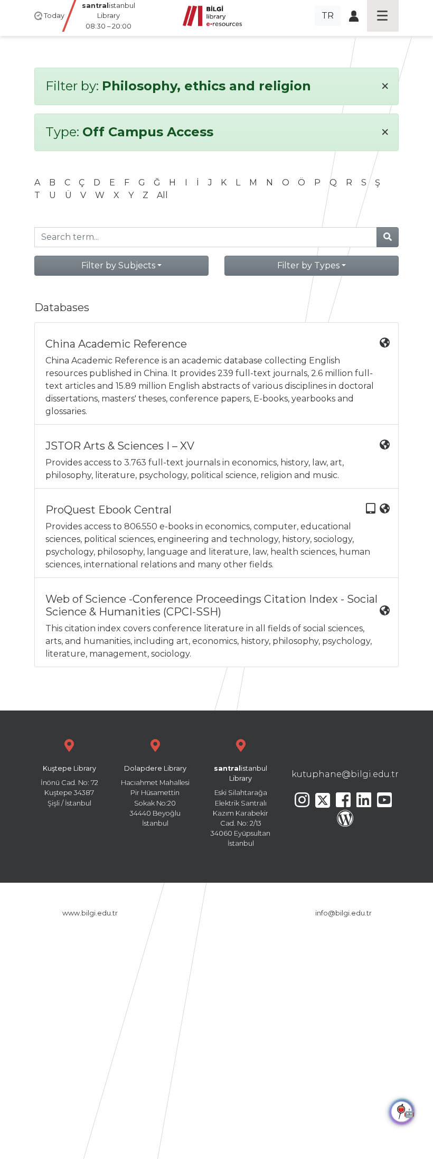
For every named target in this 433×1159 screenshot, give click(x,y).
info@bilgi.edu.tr (343, 913)
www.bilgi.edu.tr (90, 913)
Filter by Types (308, 265)
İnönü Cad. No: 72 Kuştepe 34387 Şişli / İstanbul (69, 785)
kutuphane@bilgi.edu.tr (345, 774)
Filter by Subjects (118, 265)
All (162, 195)
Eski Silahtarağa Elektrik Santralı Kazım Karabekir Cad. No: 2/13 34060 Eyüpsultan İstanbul (240, 805)
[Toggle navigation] (383, 16)
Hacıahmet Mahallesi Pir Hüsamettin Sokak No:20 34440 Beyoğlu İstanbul (155, 795)
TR (328, 16)
